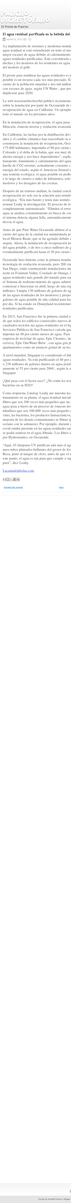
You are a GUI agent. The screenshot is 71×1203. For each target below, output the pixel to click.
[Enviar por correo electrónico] (4, 479)
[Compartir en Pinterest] (18, 479)
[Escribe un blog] (8, 479)
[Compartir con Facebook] (15, 479)
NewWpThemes (55, 1199)
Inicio (61, 487)
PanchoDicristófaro (25, 17)
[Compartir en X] (11, 479)
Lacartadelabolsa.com (18, 470)
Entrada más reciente (13, 487)
